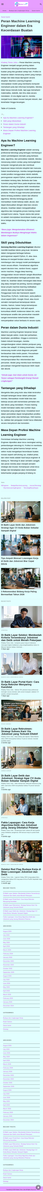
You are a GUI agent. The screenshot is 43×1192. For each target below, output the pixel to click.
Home (4, 10)
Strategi (4, 630)
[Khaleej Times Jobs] (21, 4)
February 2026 (8, 953)
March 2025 (7, 994)
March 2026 (7, 950)
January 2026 (7, 957)
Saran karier (36, 10)
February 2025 (8, 998)
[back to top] (38, 1187)
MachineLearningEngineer (12, 488)
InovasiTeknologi (35, 485)
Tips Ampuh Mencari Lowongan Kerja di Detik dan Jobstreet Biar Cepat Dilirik (19, 561)
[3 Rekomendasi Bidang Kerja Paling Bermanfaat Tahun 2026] (20, 578)
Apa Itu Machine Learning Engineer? (18, 118)
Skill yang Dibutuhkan (12, 121)
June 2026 (6, 939)
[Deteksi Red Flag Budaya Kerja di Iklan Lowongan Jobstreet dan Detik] (21, 851)
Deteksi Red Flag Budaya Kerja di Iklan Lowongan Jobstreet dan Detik (21, 872)
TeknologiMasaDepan (31, 488)
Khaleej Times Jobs (9, 62)
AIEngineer (5, 485)
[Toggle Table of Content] (2, 115)
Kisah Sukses (6, 724)
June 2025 (6, 983)
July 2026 (6, 935)
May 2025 (6, 987)
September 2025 (8, 972)
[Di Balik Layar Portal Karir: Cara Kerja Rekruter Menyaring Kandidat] (21, 664)
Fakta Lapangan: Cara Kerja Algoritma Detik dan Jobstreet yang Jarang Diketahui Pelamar (19, 825)
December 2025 (8, 961)
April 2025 (6, 991)
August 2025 (7, 976)
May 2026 (6, 942)
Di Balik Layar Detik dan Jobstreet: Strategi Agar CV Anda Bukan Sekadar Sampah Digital (20, 528)
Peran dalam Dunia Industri (14, 124)
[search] (41, 4)
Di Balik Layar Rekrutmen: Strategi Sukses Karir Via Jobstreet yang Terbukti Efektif (19, 731)
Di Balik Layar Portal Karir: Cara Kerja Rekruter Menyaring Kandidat (20, 684)
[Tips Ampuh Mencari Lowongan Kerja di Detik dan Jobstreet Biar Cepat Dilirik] (20, 545)
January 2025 (7, 1002)
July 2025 (6, 979)
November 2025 (8, 965)
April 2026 (6, 946)
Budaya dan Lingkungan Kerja (19, 10)
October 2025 (7, 968)
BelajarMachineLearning (19, 485)
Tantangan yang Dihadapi (13, 127)
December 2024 (8, 1005)
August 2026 (7, 931)
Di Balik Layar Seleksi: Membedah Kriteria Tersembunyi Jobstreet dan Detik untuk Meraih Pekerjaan (21, 638)
